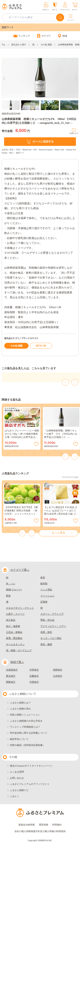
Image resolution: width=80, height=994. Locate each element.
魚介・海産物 (13, 626)
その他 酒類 (46, 44)
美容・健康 (46, 644)
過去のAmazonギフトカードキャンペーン (31, 765)
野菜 (8, 595)
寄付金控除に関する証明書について (28, 733)
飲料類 (43, 583)
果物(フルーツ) (14, 589)
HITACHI (41, 345)
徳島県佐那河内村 (11, 113)
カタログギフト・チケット (20, 608)
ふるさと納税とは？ (20, 702)
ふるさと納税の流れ (20, 708)
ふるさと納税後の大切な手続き (26, 721)
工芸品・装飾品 (14, 632)
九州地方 (57, 676)
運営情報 (43, 824)
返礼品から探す (18, 44)
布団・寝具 (46, 632)
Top (3, 44)
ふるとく (14, 796)
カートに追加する (43, 141)
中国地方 (34, 682)
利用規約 (57, 824)
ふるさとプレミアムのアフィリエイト (30, 784)
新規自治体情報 (26, 824)
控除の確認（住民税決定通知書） (27, 745)
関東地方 (10, 682)
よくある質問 (17, 771)
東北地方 (10, 676)
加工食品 (10, 620)
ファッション (47, 595)
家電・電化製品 (14, 638)
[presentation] (4, 79)
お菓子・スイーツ (15, 614)
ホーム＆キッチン (15, 644)
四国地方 (57, 669)
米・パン (10, 583)
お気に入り (74, 132)
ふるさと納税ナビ (19, 790)
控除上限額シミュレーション (25, 714)
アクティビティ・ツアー (53, 626)
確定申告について (19, 739)
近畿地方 (34, 676)
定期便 (43, 601)
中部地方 (34, 669)
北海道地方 (12, 669)
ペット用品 (46, 589)
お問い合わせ (17, 778)
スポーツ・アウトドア (52, 614)
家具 (42, 577)
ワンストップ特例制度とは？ (25, 727)
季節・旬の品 (47, 620)
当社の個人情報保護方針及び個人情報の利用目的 (40, 831)
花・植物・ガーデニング (19, 650)
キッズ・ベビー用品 (50, 638)
